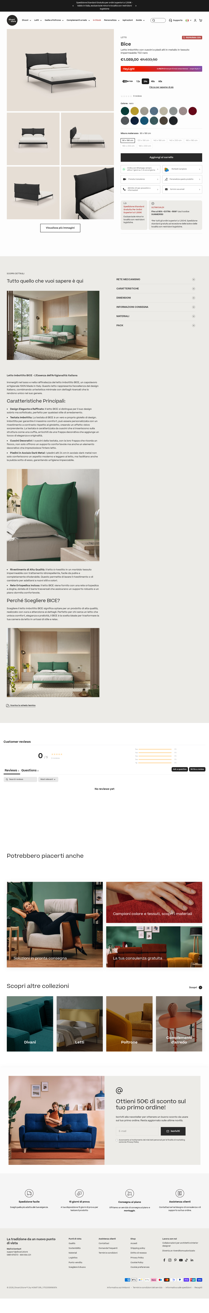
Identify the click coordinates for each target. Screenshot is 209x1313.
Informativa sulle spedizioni (178, 1287)
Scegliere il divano (77, 1267)
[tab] (30, 770)
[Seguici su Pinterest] (175, 1260)
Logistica (73, 1257)
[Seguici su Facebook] (164, 1260)
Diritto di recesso (139, 1253)
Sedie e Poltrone (53, 20)
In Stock (97, 20)
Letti (36, 20)
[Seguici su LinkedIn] (192, 1260)
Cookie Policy (137, 1262)
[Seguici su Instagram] (170, 1260)
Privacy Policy (137, 1257)
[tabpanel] (104, 798)
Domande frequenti (108, 1248)
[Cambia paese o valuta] (188, 20)
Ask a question (180, 769)
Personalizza (110, 20)
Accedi (134, 1243)
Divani (25, 20)
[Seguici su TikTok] (186, 1260)
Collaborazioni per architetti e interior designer (180, 1244)
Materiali (73, 1253)
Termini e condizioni (108, 1253)
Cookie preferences (140, 1267)
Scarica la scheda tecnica (23, 705)
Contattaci (104, 1243)
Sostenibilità (74, 1248)
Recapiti (198, 1287)
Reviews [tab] (12, 770)
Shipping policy (138, 1248)
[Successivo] (135, 5)
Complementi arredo (77, 20)
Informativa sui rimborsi (118, 1287)
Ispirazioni (128, 20)
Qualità (72, 1243)
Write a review (197, 769)
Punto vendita (75, 1262)
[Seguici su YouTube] (181, 1260)
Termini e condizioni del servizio (148, 1287)
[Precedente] (73, 5)
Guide (139, 20)
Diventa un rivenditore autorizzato (178, 1250)
